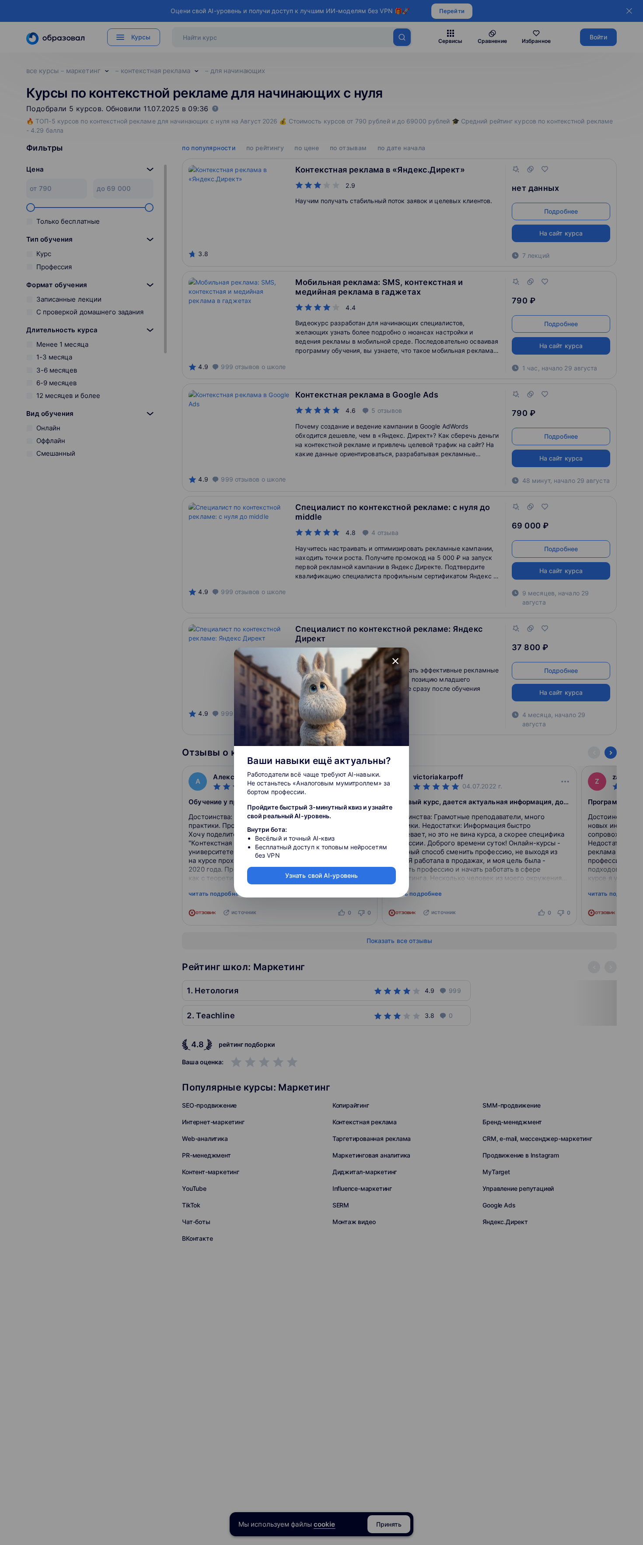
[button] (395, 661)
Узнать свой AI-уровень (321, 875)
